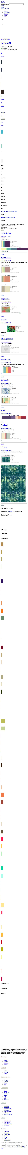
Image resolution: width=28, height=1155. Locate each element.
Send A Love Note (5, 39)
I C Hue (4, 447)
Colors (2, 106)
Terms (5, 1137)
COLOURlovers (5, 8)
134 (1, 122)
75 (1, 53)
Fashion (6, 1093)
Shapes (5, 1064)
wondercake (5, 359)
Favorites (3, 119)
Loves (2, 125)
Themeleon (7, 1122)
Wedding (6, 1099)
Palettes (2, 56)
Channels (6, 14)
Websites (6, 1113)
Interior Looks (7, 1108)
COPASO (6, 1125)
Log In (2, 1)
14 (1, 115)
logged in (9, 511)
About (3, 1128)
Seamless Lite (7, 1121)
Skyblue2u (5, 380)
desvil (3, 410)
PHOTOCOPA (8, 1123)
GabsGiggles (6, 233)
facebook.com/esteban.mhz (8, 217)
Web (5, 1098)
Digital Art (6, 1092)
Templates (3, 112)
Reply (2, 230)
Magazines (6, 1110)
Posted (5, 236)
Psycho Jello (5, 258)
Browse (6, 11)
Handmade (7, 1107)
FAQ (5, 1138)
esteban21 (6, 43)
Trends (5, 15)
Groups (6, 1081)
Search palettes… (5, 4)
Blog (5, 1084)
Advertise (6, 1131)
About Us (6, 1133)
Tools (5, 16)
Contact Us (7, 1134)
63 (1, 96)
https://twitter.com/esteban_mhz (9, 211)
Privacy (6, 1135)
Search (2, 5)
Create (2, 7)
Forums (6, 1080)
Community (7, 12)
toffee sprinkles (7, 339)
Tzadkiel (4, 425)
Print (5, 1096)
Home (5, 1095)
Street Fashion (7, 1111)
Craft (5, 1091)
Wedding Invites (8, 1114)
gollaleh (4, 319)
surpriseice (5, 299)
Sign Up (3, 2)
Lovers (5, 1083)
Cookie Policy (7, 1140)
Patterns (2, 99)
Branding (6, 1106)
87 (1, 102)
